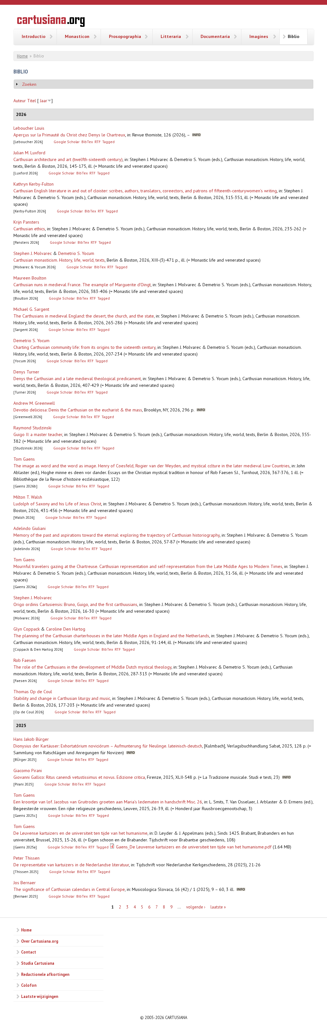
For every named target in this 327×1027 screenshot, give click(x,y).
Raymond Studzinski (32, 428)
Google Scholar (67, 141)
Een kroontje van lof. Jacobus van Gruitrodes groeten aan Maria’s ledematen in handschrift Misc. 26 (107, 802)
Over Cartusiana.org (39, 941)
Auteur (19, 100)
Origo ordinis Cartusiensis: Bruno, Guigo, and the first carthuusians (75, 604)
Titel (31, 100)
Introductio (33, 36)
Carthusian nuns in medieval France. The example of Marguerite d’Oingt (82, 284)
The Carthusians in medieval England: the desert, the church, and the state (83, 316)
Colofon (28, 985)
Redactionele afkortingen (45, 974)
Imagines (258, 36)
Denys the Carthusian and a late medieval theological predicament (77, 378)
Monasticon (77, 36)
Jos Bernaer (24, 882)
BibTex (87, 141)
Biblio (293, 36)
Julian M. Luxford (29, 153)
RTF (98, 141)
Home (22, 56)
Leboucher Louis (28, 128)
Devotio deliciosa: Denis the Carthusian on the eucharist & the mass (77, 410)
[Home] (50, 22)
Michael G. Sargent (31, 309)
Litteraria (171, 36)
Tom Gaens (24, 459)
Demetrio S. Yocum (76, 253)
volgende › (195, 907)
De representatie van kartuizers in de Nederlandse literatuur (71, 865)
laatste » (218, 907)
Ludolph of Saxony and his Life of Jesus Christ (57, 504)
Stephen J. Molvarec (32, 253)
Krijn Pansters (26, 222)
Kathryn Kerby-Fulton (33, 184)
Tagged (108, 141)
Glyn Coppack (26, 629)
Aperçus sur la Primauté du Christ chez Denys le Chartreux (69, 135)
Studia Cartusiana (37, 963)
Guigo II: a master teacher (37, 434)
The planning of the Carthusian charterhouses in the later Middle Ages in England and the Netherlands (111, 636)
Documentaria (215, 36)
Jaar (43, 100)
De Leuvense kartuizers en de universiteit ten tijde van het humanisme (80, 833)
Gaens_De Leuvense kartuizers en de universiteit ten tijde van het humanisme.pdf (193, 847)
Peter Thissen (26, 858)
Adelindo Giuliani (29, 528)
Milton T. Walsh (27, 497)
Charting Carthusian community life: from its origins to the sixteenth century (84, 347)
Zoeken (29, 84)
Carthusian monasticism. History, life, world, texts (59, 260)
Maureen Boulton (29, 278)
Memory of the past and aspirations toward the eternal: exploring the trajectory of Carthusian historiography (116, 535)
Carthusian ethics (29, 229)
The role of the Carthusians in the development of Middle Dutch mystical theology (92, 667)
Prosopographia (125, 36)
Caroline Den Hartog (65, 629)
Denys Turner (26, 372)
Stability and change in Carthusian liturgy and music (61, 698)
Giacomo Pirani (27, 770)
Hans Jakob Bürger (31, 739)
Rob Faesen (24, 660)
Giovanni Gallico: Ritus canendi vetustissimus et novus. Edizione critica (79, 777)
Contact (28, 951)
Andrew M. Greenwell (34, 403)
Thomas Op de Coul (32, 691)
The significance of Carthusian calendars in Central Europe (69, 889)
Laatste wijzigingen (39, 996)
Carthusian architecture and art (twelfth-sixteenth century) (68, 159)
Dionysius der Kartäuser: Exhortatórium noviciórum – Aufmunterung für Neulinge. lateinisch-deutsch (107, 746)
